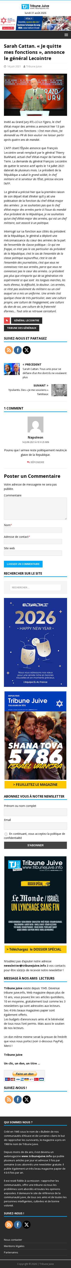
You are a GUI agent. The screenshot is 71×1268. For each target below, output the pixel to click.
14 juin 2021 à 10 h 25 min (35, 442)
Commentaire (12, 495)
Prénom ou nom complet (20, 806)
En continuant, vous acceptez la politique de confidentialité (34, 836)
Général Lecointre (26, 320)
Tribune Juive (34, 66)
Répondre (37, 462)
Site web (9, 548)
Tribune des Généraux (21, 328)
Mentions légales (14, 1246)
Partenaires (11, 1252)
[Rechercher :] (35, 587)
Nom (7, 525)
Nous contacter (13, 1239)
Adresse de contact (16, 537)
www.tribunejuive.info (36, 1156)
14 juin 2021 (14, 66)
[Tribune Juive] (35, 9)
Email (7, 820)
